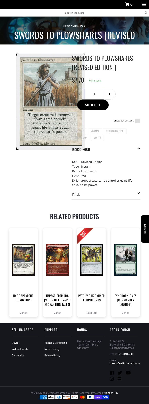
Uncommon (81, 137)
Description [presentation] (81, 149)
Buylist (15, 342)
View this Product (25, 283)
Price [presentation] (76, 194)
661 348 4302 (126, 354)
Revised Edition (115, 131)
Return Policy (52, 349)
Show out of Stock (124, 120)
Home (66, 26)
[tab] (106, 151)
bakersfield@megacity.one (125, 363)
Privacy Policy (52, 355)
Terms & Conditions (56, 342)
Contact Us (18, 355)
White (97, 137)
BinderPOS (111, 392)
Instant (79, 131)
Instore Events (20, 349)
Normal (95, 131)
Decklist (145, 229)
